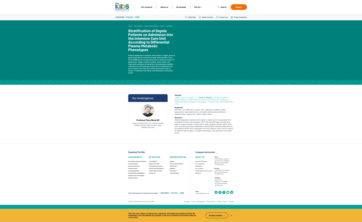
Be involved (181, 7)
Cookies (219, 201)
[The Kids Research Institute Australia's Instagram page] (220, 192)
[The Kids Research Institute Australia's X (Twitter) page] (223, 192)
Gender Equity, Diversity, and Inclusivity (203, 172)
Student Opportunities (155, 171)
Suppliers (172, 168)
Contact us (152, 173)
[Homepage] (122, 7)
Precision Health (133, 168)
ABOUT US (199, 157)
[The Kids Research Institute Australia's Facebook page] (216, 192)
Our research (146, 7)
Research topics (133, 178)
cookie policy (133, 217)
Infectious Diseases (134, 166)
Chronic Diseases (133, 163)
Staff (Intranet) (174, 173)
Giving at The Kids (154, 163)
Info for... (198, 7)
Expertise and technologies (136, 175)
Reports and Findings (151, 26)
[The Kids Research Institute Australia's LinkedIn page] (231, 192)
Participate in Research (156, 166)
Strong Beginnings (133, 171)
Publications (198, 166)
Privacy (193, 201)
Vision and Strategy (201, 161)
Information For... (179, 157)
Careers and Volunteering (156, 168)
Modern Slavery (211, 201)
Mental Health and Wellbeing (136, 173)
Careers (225, 201)
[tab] (147, 122)
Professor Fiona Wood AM (147, 120)
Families (172, 161)
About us (164, 7)
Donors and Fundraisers (176, 163)
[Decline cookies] (231, 215)
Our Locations (199, 168)
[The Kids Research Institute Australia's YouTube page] (227, 192)
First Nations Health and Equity (137, 161)
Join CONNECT (153, 161)
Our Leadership (199, 163)
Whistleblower (201, 201)
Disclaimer (187, 201)
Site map (231, 201)
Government (173, 171)
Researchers (173, 166)
